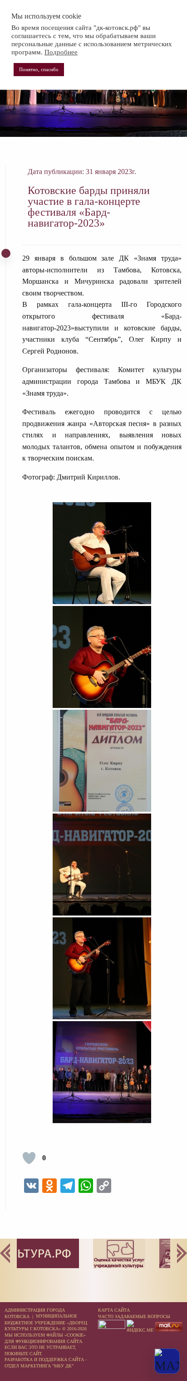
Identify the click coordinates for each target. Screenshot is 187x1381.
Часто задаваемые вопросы (134, 1316)
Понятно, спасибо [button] (39, 69)
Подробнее (61, 52)
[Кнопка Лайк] (29, 1158)
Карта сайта (114, 1310)
